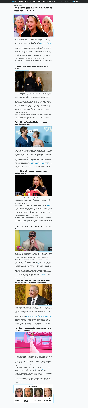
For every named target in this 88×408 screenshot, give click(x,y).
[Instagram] (65, 1)
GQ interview (40, 263)
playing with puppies (39, 369)
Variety (43, 274)
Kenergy (31, 263)
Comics (44, 1)
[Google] (69, 1)
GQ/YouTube (49, 250)
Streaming (34, 1)
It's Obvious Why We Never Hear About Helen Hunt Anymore (47, 399)
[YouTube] (61, 1)
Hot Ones (48, 205)
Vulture (22, 99)
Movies (26, 1)
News (53, 1)
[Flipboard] (67, 1)
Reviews (49, 1)
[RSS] (71, 1)
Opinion (20, 5)
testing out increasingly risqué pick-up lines (40, 163)
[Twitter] (63, 1)
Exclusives (21, 1)
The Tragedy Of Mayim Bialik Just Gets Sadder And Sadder (19, 399)
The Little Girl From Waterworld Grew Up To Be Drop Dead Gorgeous (28, 400)
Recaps (40, 1)
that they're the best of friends (26, 160)
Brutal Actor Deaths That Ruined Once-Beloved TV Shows (37, 399)
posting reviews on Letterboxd (29, 317)
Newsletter (76, 1)
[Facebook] (60, 1)
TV (30, 1)
